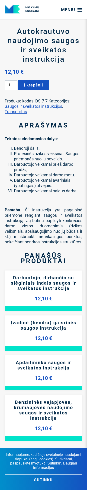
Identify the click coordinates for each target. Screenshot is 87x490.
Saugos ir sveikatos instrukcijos (33, 106)
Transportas (16, 111)
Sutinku (43, 480)
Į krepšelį (33, 85)
